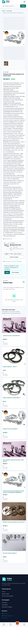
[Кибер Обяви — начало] (6, 1)
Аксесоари (9, 10)
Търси (23, 6)
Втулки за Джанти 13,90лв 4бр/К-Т (11, 397)
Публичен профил (14, 257)
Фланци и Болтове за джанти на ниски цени (14, 522)
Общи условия (5, 593)
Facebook (5, 617)
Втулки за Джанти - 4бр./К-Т (10, 366)
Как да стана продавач (7, 596)
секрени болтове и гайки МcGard (11, 335)
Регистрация (15, 272)
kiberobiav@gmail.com (8, 615)
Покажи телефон (17, 253)
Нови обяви (5, 604)
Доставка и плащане (7, 607)
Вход (7, 272)
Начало (3, 10)
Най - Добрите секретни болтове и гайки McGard (13, 460)
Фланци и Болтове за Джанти (10, 428)
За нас (3, 591)
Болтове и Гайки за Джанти (10, 553)
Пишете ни (5, 613)
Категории (4, 602)
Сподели (20, 261)
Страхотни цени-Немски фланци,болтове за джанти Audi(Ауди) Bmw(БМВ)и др (13, 491)
